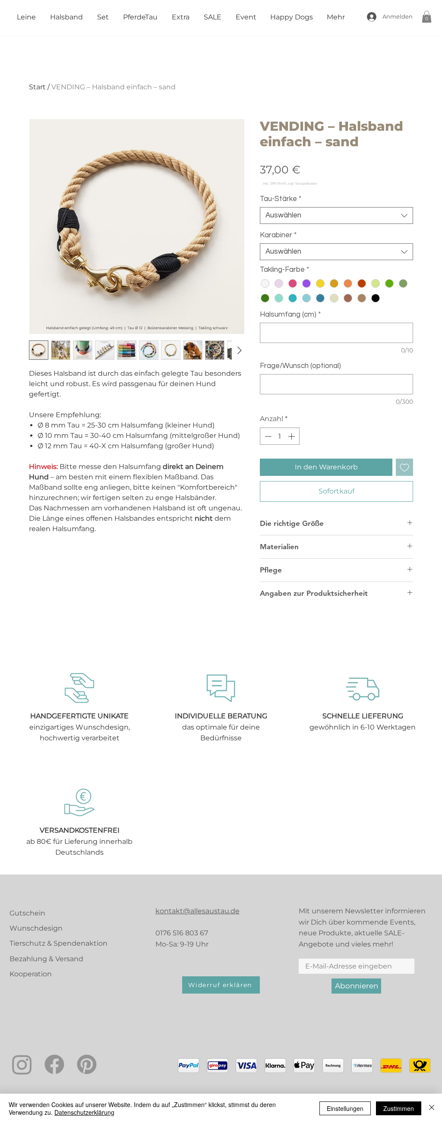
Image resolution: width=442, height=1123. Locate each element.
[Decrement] (267, 436)
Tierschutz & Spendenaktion (58, 943)
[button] (427, 16)
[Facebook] (54, 1064)
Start (37, 87)
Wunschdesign (36, 928)
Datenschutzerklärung (84, 1112)
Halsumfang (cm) (290, 314)
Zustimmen (398, 1108)
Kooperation (30, 974)
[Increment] (292, 436)
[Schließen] (431, 1108)
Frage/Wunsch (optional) (300, 366)
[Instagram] (22, 1064)
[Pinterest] (87, 1064)
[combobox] (336, 215)
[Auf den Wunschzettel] (404, 467)
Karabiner (278, 235)
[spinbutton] (279, 436)
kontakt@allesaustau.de (197, 911)
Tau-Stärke (280, 199)
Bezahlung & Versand (46, 959)
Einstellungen (345, 1108)
